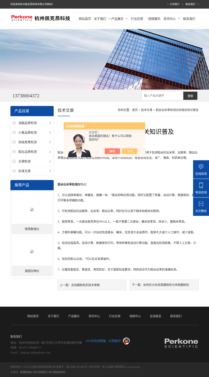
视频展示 (154, 18)
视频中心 (135, 316)
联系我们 (190, 4)
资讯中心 (169, 18)
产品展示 (117, 18)
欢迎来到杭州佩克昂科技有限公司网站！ (32, 4)
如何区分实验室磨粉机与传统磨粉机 (166, 284)
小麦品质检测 (27, 132)
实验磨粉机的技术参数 (85, 285)
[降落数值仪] (32, 209)
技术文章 (146, 109)
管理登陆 (120, 367)
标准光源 (24, 171)
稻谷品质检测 (27, 151)
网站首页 (85, 18)
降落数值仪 (32, 229)
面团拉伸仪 (32, 270)
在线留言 (155, 316)
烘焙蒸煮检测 (27, 142)
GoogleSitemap (132, 367)
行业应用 (137, 18)
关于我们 (100, 18)
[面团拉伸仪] (32, 251)
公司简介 (175, 4)
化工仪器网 (108, 367)
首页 (135, 109)
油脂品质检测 (27, 123)
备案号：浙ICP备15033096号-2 (72, 367)
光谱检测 (24, 161)
